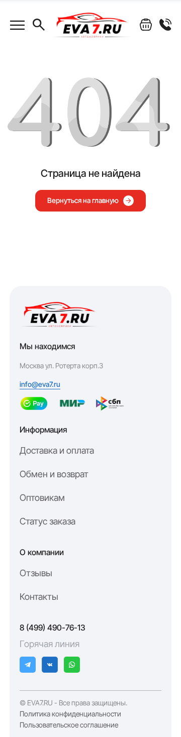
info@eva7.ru (40, 384)
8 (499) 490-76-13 (52, 627)
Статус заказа (47, 521)
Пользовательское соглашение (69, 724)
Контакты (39, 596)
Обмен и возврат (54, 474)
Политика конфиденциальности (70, 713)
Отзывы (36, 573)
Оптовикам (42, 497)
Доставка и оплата (57, 450)
